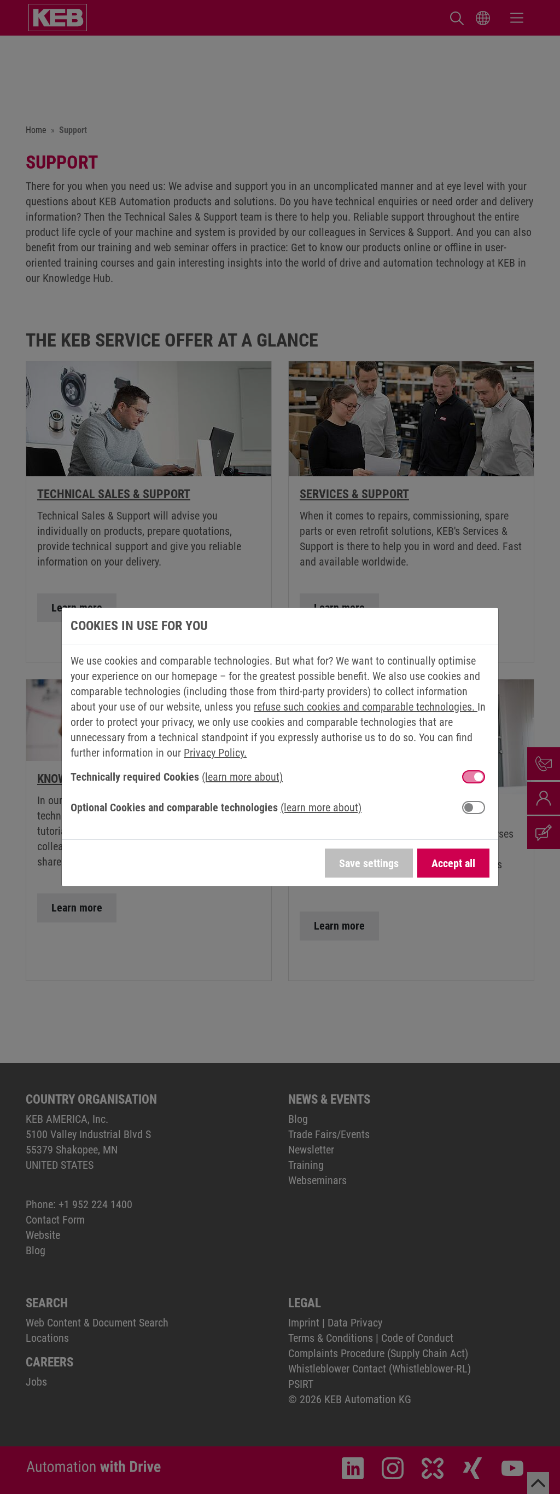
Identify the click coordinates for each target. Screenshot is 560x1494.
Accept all (453, 863)
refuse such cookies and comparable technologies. (365, 706)
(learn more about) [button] (242, 776)
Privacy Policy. (215, 752)
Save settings (369, 863)
